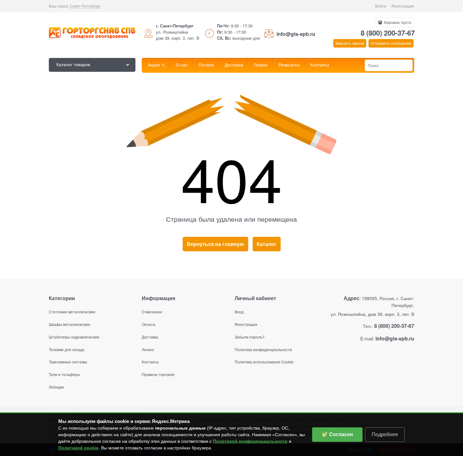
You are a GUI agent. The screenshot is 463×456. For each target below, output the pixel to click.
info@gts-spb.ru (296, 33)
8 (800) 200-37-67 (388, 33)
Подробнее (385, 434)
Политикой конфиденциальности (250, 441)
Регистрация (403, 6)
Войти (380, 6)
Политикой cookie (78, 447)
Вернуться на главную (215, 244)
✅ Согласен (337, 434)
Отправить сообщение (391, 43)
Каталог (267, 244)
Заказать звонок (349, 43)
